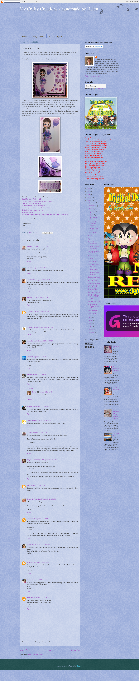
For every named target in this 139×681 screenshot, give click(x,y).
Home (24, 36)
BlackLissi (30, 544)
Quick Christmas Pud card (93, 265)
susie (29, 374)
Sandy (29, 580)
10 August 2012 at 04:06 (41, 519)
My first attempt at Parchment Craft (116, 369)
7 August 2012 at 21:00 (43, 280)
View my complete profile (93, 76)
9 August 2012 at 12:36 (38, 485)
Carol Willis (31, 280)
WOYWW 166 (92, 286)
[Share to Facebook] (50, 233)
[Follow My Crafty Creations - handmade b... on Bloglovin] (94, 48)
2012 (88, 200)
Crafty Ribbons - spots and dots (33, 210)
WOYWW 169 (92, 233)
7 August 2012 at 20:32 (41, 246)
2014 (88, 194)
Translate (100, 89)
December (92, 203)
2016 (88, 188)
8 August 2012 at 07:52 (39, 357)
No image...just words (93, 229)
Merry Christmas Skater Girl (93, 252)
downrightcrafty (32, 341)
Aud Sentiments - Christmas (93, 218)
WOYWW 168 (92, 262)
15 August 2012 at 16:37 (39, 580)
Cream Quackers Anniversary (116, 390)
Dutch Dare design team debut (94, 247)
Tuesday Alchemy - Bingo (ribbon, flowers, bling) (37, 201)
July (90, 317)
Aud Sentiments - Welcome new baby (93, 306)
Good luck (91, 236)
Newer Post (25, 650)
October (91, 209)
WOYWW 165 (92, 314)
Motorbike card (93, 256)
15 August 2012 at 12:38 (41, 562)
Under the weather (94, 259)
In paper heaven (32, 327)
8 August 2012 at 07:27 (45, 341)
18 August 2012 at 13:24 (41, 597)
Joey (28, 485)
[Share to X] (47, 233)
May (90, 323)
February (92, 332)
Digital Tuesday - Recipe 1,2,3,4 (32, 199)
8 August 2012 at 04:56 (45, 327)
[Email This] (43, 233)
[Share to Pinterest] (52, 233)
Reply (29, 261)
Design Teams (38, 36)
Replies (31, 388)
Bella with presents (94, 292)
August (91, 215)
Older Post (75, 650)
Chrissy (29, 432)
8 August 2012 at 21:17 (49, 460)
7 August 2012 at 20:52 (39, 268)
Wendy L (30, 297)
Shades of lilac (93, 289)
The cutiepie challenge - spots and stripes (36, 208)
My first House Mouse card (92, 242)
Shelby (29, 357)
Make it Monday (27, 212)
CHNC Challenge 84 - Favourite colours (93, 296)
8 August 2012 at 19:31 (40, 432)
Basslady (30, 246)
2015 (88, 191)
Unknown (30, 311)
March (91, 329)
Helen (34, 392)
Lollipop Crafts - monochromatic (32, 203)
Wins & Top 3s (55, 36)
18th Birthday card (94, 301)
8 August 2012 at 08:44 (46, 392)
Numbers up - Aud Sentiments (93, 273)
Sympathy (91, 239)
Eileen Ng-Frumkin (33, 499)
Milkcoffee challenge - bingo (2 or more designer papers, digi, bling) (45, 214)
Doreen (29, 268)
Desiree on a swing (94, 283)
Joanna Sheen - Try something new (34, 205)
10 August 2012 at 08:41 (42, 544)
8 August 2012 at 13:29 (43, 420)
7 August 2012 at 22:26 (41, 311)
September (92, 212)
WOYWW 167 (92, 280)
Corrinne (30, 519)
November (92, 206)
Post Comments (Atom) (35, 654)
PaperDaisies (31, 420)
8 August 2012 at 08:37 (38, 374)
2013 (88, 197)
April (90, 326)
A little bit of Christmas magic (92, 223)
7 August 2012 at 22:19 (41, 297)
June (90, 320)
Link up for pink (93, 311)
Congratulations (93, 269)
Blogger (79, 666)
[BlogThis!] (45, 233)
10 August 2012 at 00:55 (48, 499)
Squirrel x (30, 406)
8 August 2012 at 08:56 (41, 406)
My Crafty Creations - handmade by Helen (59, 9)
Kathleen (30, 597)
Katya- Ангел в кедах (34, 460)
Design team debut (94, 277)
